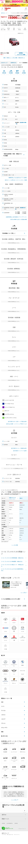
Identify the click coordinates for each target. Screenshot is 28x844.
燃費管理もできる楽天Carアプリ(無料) (18, 177)
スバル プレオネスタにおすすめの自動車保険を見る (12, 569)
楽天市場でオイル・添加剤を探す (19, 448)
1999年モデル (13, 62)
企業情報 (3, 823)
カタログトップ (4, 62)
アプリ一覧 (4, 834)
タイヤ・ (19, 29)
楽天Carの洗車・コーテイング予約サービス (16, 424)
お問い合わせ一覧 (10, 834)
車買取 (8, 29)
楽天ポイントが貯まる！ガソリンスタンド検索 (16, 180)
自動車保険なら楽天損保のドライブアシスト (16, 217)
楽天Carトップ (4, 13)
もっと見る (14, 545)
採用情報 (16, 823)
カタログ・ (3, 29)
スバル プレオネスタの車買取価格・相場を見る (12, 558)
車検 (14, 29)
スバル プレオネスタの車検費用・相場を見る (11, 561)
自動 (25, 29)
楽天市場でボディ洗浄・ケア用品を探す (17, 421)
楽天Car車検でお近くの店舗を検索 (18, 219)
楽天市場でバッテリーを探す (20, 450)
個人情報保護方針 (10, 823)
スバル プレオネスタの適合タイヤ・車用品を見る (12, 565)
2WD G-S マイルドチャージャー (12, 498)
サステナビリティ (17, 834)
